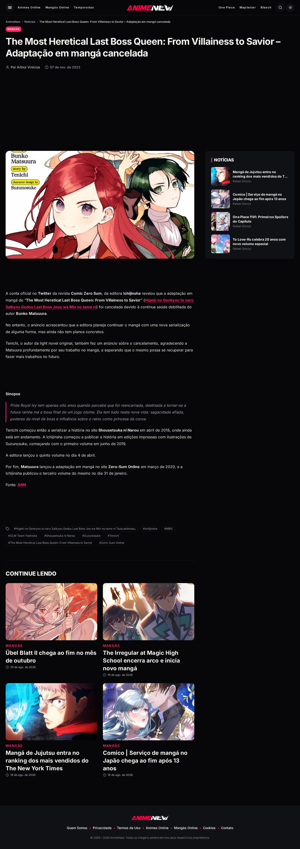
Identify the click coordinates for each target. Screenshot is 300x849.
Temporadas (84, 7)
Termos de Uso (128, 828)
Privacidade (102, 828)
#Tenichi (113, 535)
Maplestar (248, 7)
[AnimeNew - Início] (150, 7)
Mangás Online (57, 7)
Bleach (266, 7)
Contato (227, 828)
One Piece (227, 7)
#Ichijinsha (150, 528)
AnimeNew (13, 21)
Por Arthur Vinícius (25, 67)
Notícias (29, 21)
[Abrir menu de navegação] (10, 8)
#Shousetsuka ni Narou (59, 535)
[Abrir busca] (280, 8)
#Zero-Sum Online (111, 542)
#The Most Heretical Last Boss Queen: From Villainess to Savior (50, 542)
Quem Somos (77, 828)
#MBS (168, 528)
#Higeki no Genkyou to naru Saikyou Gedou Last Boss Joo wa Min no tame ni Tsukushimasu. (75, 528)
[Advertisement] (150, 110)
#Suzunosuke (91, 535)
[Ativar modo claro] (290, 8)
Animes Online (29, 7)
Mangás (14, 29)
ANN (22, 484)
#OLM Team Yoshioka (22, 535)
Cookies (209, 828)
